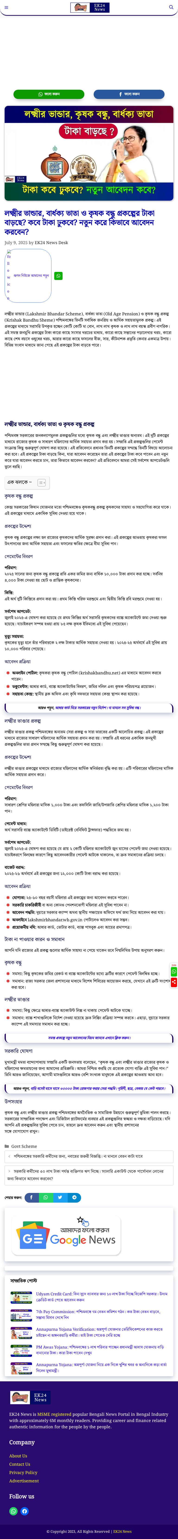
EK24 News (122, 1532)
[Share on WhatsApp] (46, 1198)
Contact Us (19, 1464)
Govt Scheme (24, 1146)
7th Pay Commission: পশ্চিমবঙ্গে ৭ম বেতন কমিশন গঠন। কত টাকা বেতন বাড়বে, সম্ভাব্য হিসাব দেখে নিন (98, 1315)
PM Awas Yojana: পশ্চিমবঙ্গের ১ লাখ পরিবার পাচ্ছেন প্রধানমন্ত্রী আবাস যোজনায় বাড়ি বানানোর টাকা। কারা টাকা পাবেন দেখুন (100, 1350)
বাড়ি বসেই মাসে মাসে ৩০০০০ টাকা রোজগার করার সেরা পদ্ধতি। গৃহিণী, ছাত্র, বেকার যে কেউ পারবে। (98, 1089)
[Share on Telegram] (74, 1198)
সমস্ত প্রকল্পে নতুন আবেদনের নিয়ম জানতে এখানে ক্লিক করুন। (89, 1038)
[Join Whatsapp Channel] (58, 276)
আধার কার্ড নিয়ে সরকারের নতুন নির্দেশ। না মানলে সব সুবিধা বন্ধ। (97, 708)
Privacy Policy (23, 1472)
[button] (171, 7)
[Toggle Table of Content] (39, 483)
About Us (18, 1456)
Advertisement (24, 1481)
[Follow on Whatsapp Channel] (174, 972)
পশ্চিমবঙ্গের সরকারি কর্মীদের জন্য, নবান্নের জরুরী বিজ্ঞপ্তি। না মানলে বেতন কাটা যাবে (78, 1156)
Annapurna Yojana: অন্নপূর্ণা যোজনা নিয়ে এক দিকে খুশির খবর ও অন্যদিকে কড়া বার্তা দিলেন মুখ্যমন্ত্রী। (101, 1368)
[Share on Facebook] (32, 1198)
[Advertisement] (89, 50)
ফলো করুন (51, 94)
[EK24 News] (90, 7)
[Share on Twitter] (60, 1198)
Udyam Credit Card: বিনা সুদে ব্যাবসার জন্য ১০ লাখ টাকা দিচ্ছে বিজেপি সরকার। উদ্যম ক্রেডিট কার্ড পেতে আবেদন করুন (101, 1297)
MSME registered (54, 1414)
